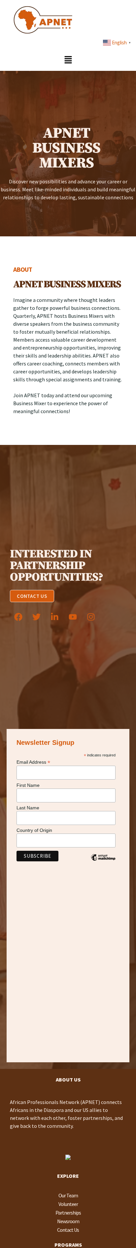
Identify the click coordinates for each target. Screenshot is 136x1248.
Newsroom (68, 1221)
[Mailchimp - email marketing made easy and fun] (103, 862)
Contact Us (68, 1229)
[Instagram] (91, 617)
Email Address (33, 762)
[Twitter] (36, 617)
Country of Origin (34, 830)
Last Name (28, 807)
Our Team (68, 1195)
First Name (28, 785)
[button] (68, 60)
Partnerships (68, 1212)
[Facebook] (18, 617)
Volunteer (68, 1204)
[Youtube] (72, 617)
